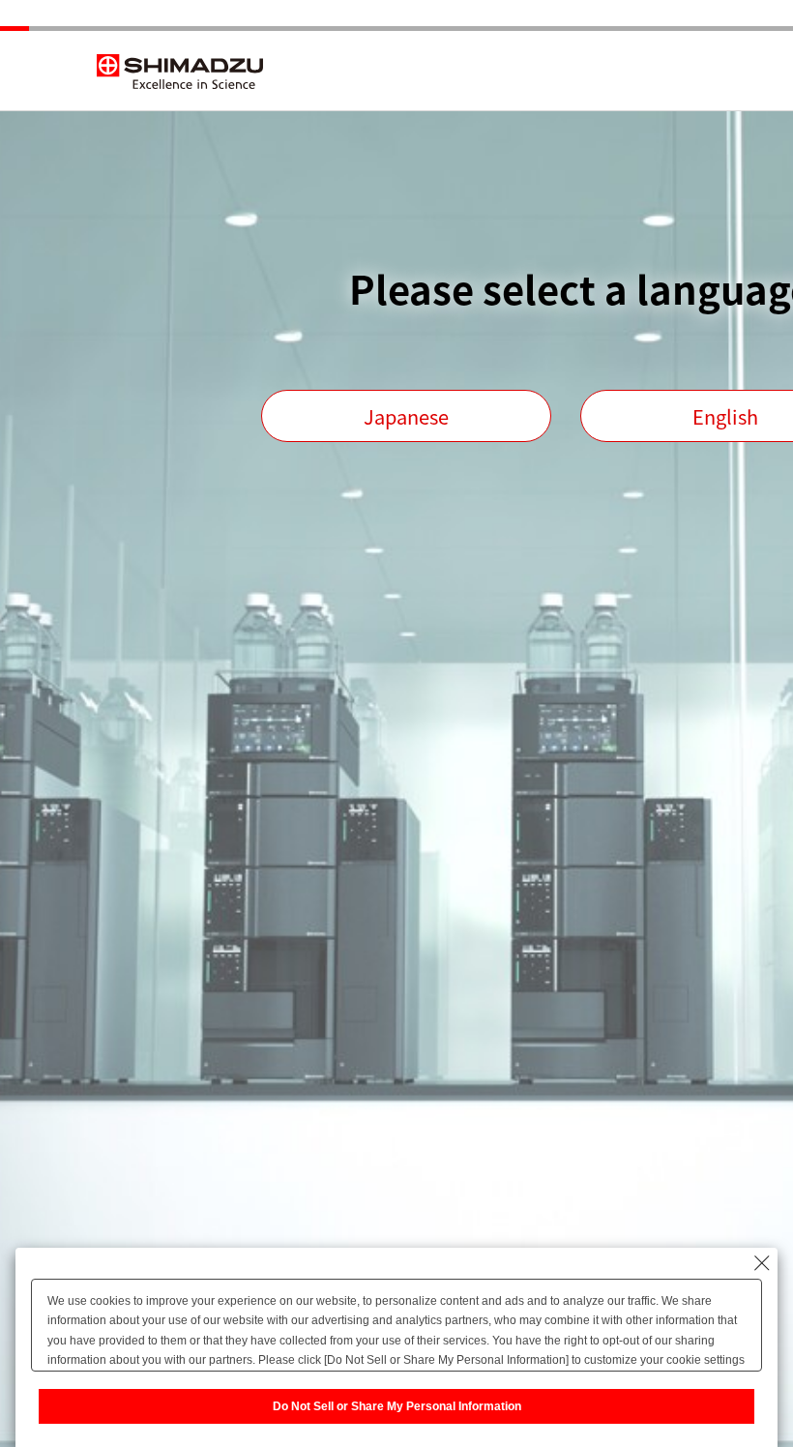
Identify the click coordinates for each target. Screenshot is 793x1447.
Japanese (406, 416)
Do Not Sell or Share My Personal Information (397, 1406)
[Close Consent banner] (762, 1263)
